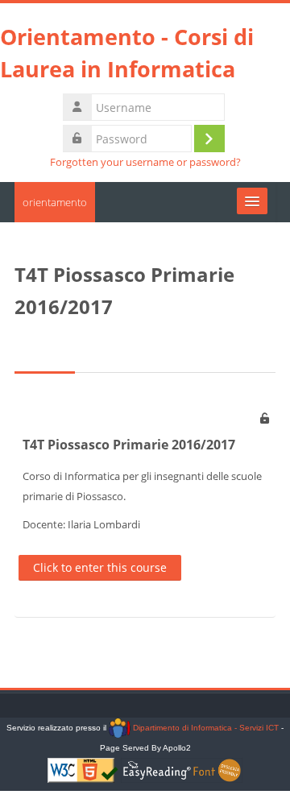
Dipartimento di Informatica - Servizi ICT (204, 727)
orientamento (55, 202)
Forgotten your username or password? (145, 162)
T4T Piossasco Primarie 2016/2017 (129, 444)
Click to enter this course (100, 567)
